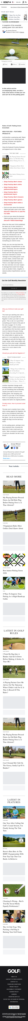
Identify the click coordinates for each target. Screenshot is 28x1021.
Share (6, 64)
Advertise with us (14, 996)
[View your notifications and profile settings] (10, 2)
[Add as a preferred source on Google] (14, 1007)
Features (22, 32)
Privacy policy (14, 986)
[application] (14, 74)
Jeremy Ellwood (12, 30)
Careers (14, 994)
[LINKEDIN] (15, 448)
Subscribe (18, 2)
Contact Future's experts (14, 979)
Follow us (15, 64)
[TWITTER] (12, 448)
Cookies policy (14, 991)
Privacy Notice (21, 294)
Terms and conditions (14, 984)
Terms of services (20, 292)
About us (14, 976)
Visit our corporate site (19, 1014)
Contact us (14, 981)
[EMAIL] (17, 448)
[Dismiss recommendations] (26, 12)
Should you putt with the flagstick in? (13, 353)
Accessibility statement (14, 989)
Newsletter (23, 64)
